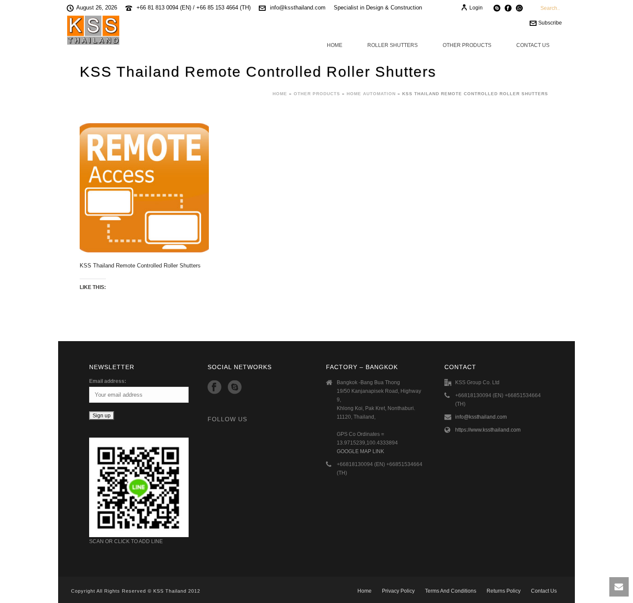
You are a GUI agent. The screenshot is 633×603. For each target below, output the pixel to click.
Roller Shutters (392, 45)
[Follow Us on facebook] (214, 387)
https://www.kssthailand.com (488, 430)
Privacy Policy (398, 591)
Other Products (467, 45)
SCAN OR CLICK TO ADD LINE (126, 541)
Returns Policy (504, 591)
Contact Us (532, 45)
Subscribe (550, 23)
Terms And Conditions (450, 591)
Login (476, 8)
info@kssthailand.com (298, 7)
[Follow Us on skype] (235, 387)
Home (334, 45)
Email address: (107, 381)
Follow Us (227, 419)
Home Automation (371, 93)
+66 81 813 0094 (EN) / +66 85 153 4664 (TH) (194, 7)
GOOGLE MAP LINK (360, 451)
